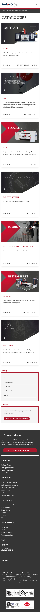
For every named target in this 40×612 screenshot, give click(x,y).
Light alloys (5, 510)
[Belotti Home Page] (9, 4)
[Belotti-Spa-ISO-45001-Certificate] (13, 604)
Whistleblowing (7, 535)
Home (3, 10)
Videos (6, 395)
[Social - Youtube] (2, 565)
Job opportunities (7, 468)
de (35, 65)
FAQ (3, 540)
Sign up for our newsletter (17, 418)
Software (4, 493)
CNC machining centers (9, 482)
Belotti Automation (8, 495)
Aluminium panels (7, 505)
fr (32, 65)
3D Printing (5, 490)
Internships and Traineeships (11, 473)
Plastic (3, 513)
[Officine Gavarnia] (7, 551)
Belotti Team (6, 465)
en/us (26, 65)
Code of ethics (6, 532)
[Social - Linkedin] (6, 565)
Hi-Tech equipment (8, 487)
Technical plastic (7, 518)
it (18, 65)
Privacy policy (6, 527)
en (21, 65)
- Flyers (7, 386)
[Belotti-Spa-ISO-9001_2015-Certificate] (13, 593)
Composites (5, 507)
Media (17, 10)
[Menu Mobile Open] (27, 3)
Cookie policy (6, 530)
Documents (10, 10)
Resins (3, 515)
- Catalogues (9, 382)
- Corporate (8, 391)
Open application (7, 470)
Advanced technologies (9, 485)
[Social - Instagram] (10, 565)
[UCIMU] (27, 604)
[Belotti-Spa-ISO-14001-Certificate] (27, 593)
